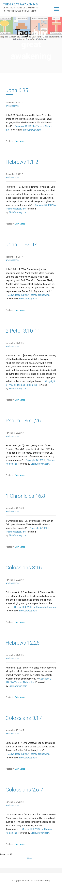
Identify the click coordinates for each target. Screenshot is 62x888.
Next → (31, 858)
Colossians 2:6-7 (24, 790)
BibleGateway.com (31, 129)
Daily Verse (20, 141)
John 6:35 (17, 90)
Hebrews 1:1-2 (22, 162)
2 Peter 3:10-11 (23, 331)
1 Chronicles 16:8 (25, 496)
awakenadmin (12, 106)
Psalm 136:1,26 (23, 421)
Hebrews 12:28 (23, 643)
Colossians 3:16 (24, 568)
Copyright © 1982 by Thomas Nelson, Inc (28, 295)
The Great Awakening (20, 4)
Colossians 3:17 (24, 718)
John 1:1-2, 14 (22, 245)
